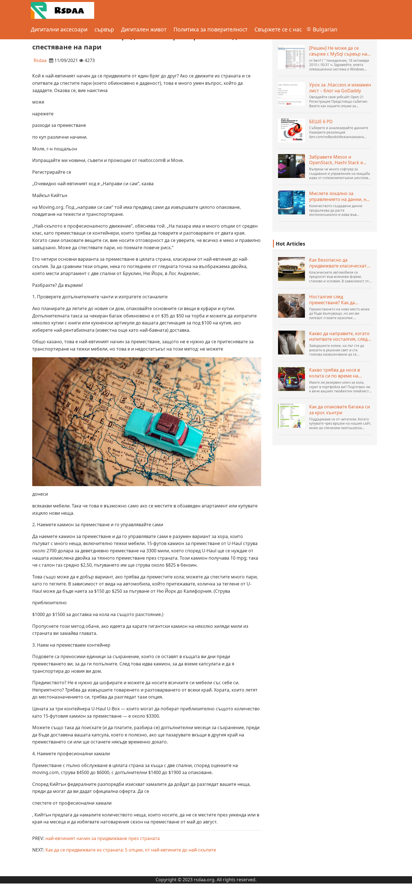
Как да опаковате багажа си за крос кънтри (339, 410)
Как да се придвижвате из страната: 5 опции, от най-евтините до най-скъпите (130, 850)
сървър (104, 29)
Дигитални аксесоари (59, 29)
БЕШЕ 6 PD (321, 122)
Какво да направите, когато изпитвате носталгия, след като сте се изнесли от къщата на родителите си (339, 336)
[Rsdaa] (62, 9)
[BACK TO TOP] (404, 880)
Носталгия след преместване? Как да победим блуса (332, 300)
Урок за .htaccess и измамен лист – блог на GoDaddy (340, 88)
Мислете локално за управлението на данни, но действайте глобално (339, 196)
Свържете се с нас (278, 29)
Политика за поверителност (210, 29)
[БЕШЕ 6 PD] (291, 131)
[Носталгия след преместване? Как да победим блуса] (291, 306)
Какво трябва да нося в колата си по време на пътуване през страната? (336, 373)
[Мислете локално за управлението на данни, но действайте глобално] (291, 202)
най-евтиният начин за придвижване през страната (102, 838)
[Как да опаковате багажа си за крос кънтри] (291, 416)
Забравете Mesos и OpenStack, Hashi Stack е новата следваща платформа (336, 160)
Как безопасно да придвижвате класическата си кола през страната (339, 263)
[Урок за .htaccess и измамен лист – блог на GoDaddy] (291, 94)
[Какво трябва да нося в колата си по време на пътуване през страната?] (291, 379)
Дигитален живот (143, 29)
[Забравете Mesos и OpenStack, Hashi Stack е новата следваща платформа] (291, 166)
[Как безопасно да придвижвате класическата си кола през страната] (291, 269)
